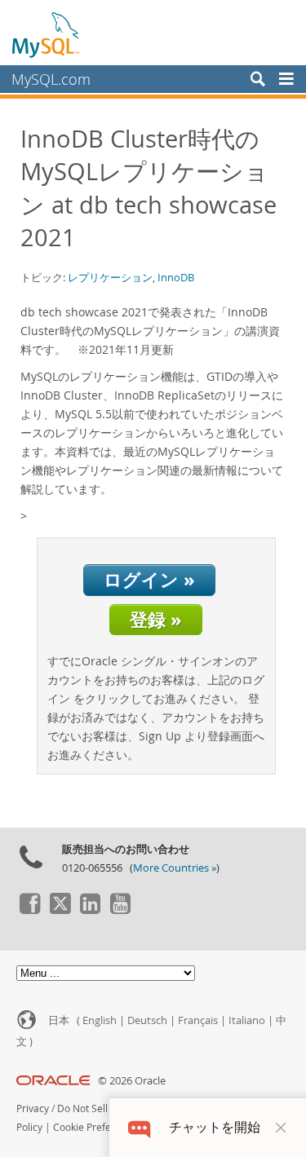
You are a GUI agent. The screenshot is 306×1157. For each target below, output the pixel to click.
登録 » (156, 619)
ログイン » (149, 579)
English (99, 1020)
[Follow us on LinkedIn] (90, 910)
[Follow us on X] (60, 910)
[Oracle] (53, 1081)
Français (198, 1020)
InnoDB (175, 277)
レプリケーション (110, 277)
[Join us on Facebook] (29, 910)
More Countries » (174, 868)
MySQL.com (51, 79)
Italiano (246, 1020)
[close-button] (281, 1128)
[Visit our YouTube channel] (120, 910)
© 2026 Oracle (132, 1081)
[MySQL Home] (46, 34)
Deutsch (147, 1020)
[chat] (139, 1127)
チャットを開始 (214, 1127)
